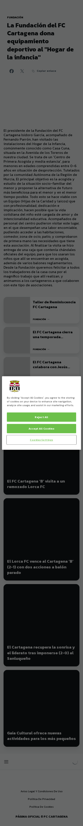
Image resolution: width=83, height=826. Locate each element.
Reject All (41, 417)
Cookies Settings (41, 440)
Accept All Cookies (41, 428)
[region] (41, 413)
